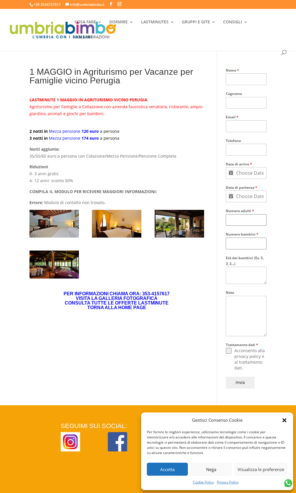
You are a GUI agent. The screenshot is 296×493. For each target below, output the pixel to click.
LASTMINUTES (155, 22)
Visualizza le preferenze (261, 469)
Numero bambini (242, 234)
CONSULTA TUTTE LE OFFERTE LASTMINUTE (117, 302)
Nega (211, 469)
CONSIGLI (232, 22)
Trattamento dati (242, 344)
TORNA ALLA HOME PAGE (116, 307)
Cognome (234, 93)
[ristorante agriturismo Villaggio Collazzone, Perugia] (54, 264)
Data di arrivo (239, 164)
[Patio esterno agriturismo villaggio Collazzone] (179, 224)
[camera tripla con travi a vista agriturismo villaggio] (54, 224)
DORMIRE (118, 22)
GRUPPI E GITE (196, 22)
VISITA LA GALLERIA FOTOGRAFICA (117, 298)
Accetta (167, 469)
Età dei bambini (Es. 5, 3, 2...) (245, 260)
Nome (232, 70)
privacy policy (247, 356)
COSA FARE (85, 22)
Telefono (233, 140)
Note (230, 292)
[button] (284, 420)
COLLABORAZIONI (92, 37)
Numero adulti (240, 210)
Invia (240, 382)
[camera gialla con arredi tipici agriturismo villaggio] (116, 224)
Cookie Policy (203, 482)
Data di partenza (241, 187)
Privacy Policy (227, 482)
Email (232, 117)
